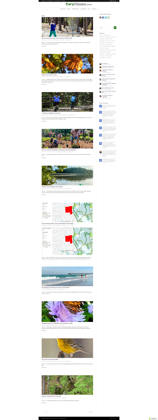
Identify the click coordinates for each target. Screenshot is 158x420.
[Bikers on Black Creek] (67, 102)
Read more (44, 46)
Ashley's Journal (107, 35)
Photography (61, 76)
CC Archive (63, 325)
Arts (50, 76)
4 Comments (50, 151)
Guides (56, 289)
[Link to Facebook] (110, 1)
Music (109, 50)
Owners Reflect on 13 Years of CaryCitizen (109, 135)
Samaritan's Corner (103, 55)
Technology (102, 57)
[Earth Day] (67, 385)
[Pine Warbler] (67, 348)
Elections (108, 40)
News (57, 39)
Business (102, 37)
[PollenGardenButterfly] (67, 311)
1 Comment (51, 114)
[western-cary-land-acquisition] (67, 212)
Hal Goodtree (61, 289)
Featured (54, 39)
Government (63, 225)
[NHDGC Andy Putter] (67, 27)
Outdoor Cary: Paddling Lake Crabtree (52, 187)
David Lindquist (68, 361)
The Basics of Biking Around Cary (51, 113)
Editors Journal (108, 38)
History (102, 48)
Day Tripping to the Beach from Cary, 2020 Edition (55, 288)
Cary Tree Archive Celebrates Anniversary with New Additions (59, 150)
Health (63, 114)
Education (102, 40)
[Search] (97, 9)
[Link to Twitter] (112, 1)
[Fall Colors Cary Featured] (67, 64)
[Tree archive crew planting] (67, 139)
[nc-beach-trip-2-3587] (67, 276)
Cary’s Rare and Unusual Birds (50, 359)
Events (113, 40)
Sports (63, 39)
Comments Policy (57, 0)
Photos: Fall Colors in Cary (49, 75)
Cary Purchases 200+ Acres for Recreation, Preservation (58, 224)
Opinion (108, 51)
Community (51, 39)
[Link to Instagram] (113, 1)
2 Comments (50, 188)
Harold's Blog (107, 46)
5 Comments (50, 225)
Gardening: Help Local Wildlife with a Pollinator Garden (57, 323)
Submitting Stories (50, 0)
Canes (107, 37)
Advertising (44, 0)
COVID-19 (102, 38)
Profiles (114, 53)
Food (111, 42)
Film (107, 42)
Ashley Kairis (68, 39)
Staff (72, 225)
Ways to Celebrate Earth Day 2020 (51, 396)
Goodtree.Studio (56, 418)
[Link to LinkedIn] (115, 1)
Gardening (63, 151)
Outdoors (60, 39)
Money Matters (103, 50)
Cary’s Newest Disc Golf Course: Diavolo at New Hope (57, 38)
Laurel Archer (104, 150)
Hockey (106, 48)
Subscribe (63, 0)
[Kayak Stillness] (67, 175)
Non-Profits (102, 51)
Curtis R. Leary (104, 142)
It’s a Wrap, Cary (112, 119)
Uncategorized (109, 57)
